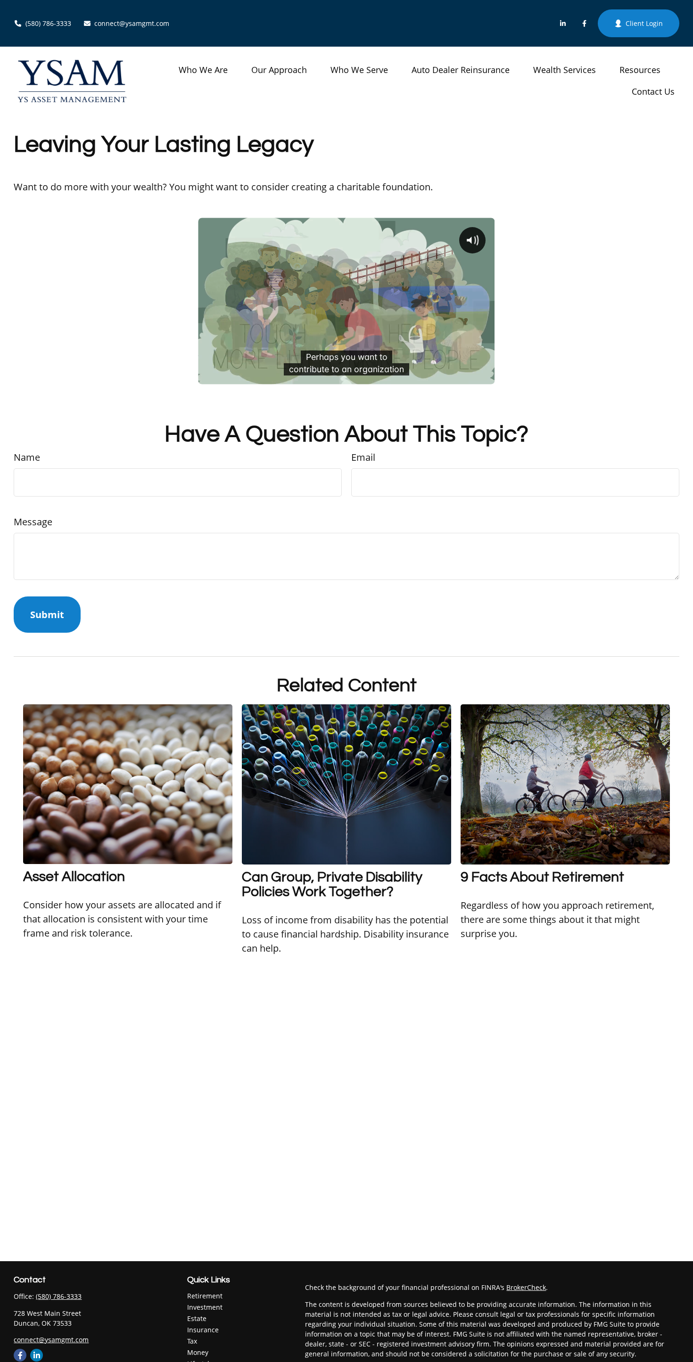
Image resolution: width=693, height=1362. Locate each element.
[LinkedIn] (562, 23)
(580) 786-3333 (48, 23)
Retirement (205, 1295)
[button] (203, 69)
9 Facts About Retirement (542, 877)
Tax (192, 1341)
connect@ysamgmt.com (131, 23)
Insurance (203, 1329)
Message (33, 521)
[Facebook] (584, 23)
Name (27, 457)
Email (363, 457)
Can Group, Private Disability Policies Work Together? (332, 884)
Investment (205, 1307)
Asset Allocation (74, 876)
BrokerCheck (526, 1287)
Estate (196, 1318)
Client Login (644, 23)
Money (197, 1352)
